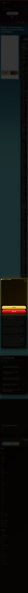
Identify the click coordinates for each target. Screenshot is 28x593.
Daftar (14, 311)
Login (14, 307)
